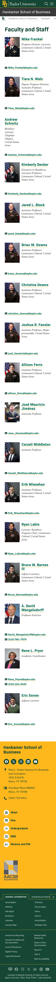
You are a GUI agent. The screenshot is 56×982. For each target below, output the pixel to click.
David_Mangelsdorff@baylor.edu (27, 634)
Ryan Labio (31, 524)
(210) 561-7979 (17, 639)
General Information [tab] (15, 896)
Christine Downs (35, 284)
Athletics (9, 906)
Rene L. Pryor (32, 650)
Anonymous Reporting (14, 935)
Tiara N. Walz (32, 78)
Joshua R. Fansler (36, 324)
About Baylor (10, 902)
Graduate (45, 18)
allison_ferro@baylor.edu (22, 393)
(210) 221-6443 (17, 684)
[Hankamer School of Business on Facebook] (6, 762)
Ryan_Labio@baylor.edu (22, 553)
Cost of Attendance (13, 947)
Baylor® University (25, 975)
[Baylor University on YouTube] (46, 970)
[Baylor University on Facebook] (16, 970)
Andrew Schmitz (11, 121)
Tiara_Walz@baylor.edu (21, 108)
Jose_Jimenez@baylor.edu (23, 433)
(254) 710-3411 (18, 797)
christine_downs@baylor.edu (25, 313)
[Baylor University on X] (28, 970)
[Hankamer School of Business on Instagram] (21, 762)
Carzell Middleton (36, 444)
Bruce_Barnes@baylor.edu (23, 594)
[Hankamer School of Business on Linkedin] (28, 762)
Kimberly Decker (35, 164)
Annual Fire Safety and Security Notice (14, 941)
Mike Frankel (32, 38)
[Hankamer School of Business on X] (14, 762)
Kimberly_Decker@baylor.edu (25, 193)
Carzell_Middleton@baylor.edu (25, 473)
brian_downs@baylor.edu (22, 273)
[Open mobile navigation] (52, 4)
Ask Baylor (9, 911)
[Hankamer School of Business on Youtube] (36, 762)
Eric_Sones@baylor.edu (21, 724)
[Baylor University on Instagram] (22, 970)
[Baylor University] (19, 4)
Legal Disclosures (12, 956)
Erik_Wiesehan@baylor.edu (23, 513)
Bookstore (9, 915)
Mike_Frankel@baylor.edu (23, 67)
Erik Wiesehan (33, 484)
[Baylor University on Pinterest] (40, 970)
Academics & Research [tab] (43, 896)
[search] (45, 4)
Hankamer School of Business (26, 11)
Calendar (9, 920)
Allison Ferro (32, 364)
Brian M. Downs (34, 244)
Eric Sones (30, 695)
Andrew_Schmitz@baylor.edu (25, 154)
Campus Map (11, 924)
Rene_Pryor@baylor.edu (21, 679)
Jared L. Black (33, 204)
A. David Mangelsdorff (33, 607)
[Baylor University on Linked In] (34, 970)
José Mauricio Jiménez (33, 406)
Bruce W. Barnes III (35, 566)
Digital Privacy (11, 951)
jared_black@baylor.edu (22, 233)
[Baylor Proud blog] (10, 970)
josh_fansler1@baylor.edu (23, 353)
